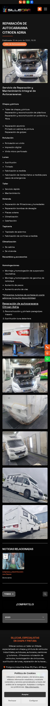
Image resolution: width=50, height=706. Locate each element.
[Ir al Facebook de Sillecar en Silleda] (31, 2)
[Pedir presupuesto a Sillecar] (40, 9)
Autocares (7, 578)
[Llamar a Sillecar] (20, 2)
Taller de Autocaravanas (14, 44)
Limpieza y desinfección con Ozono (12, 573)
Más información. (32, 687)
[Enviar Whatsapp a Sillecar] (27, 2)
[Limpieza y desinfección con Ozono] (13, 561)
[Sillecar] (16, 9)
